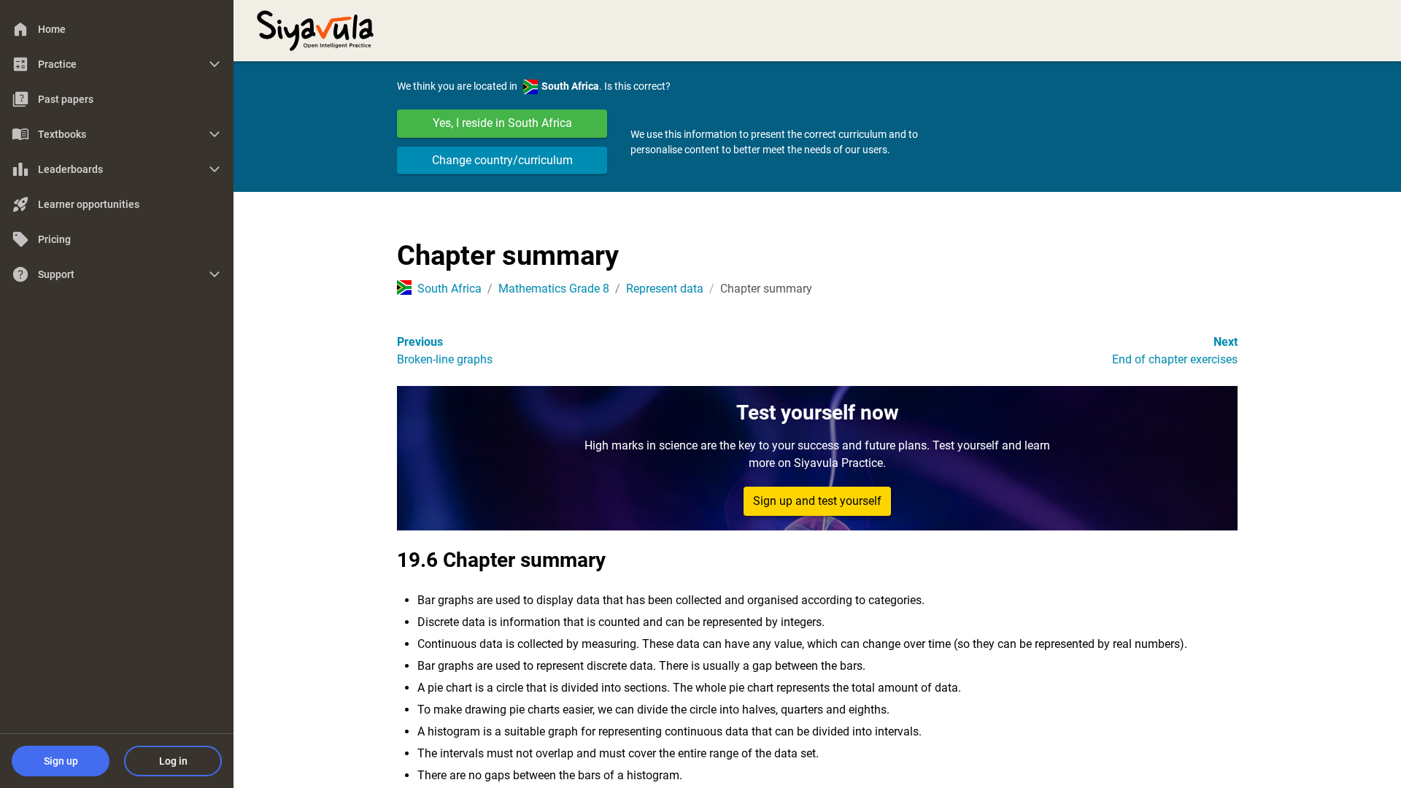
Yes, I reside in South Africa (502, 123)
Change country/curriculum (502, 160)
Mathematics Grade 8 (553, 289)
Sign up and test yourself (817, 501)
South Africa (449, 289)
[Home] (315, 29)
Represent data (664, 289)
